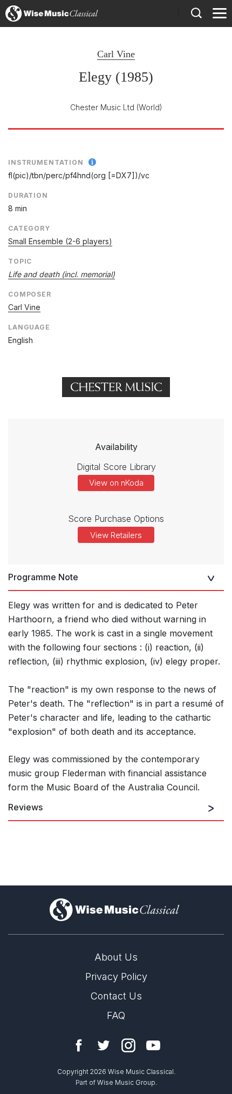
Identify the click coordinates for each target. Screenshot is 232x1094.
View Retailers (116, 535)
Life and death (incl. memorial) (61, 274)
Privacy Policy (116, 976)
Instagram (128, 1045)
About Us (116, 957)
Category (29, 228)
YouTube (153, 1045)
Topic (20, 261)
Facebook (79, 1045)
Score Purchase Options (116, 518)
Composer (29, 294)
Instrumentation (46, 162)
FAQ (116, 1015)
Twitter (104, 1045)
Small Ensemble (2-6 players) (60, 241)
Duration (28, 195)
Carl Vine (116, 54)
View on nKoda (116, 483)
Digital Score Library (116, 466)
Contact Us (116, 996)
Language (29, 327)
